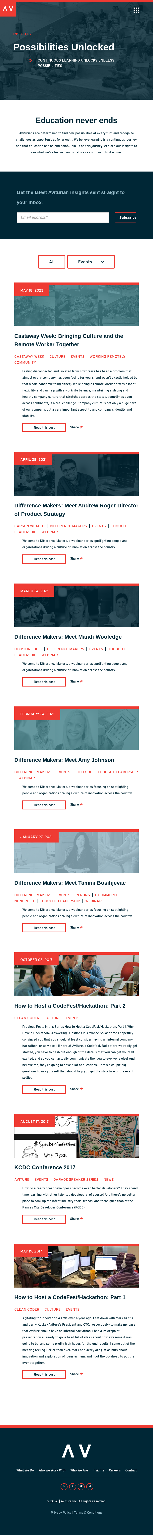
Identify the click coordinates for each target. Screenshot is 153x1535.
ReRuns (83, 895)
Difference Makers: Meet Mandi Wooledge (68, 637)
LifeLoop (84, 772)
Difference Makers (69, 526)
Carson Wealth (30, 526)
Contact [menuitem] (131, 1470)
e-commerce (107, 895)
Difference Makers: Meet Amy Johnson (64, 760)
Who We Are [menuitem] (79, 1470)
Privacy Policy (61, 1512)
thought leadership (118, 772)
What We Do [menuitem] (25, 1470)
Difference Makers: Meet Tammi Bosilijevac (70, 883)
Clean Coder (27, 1018)
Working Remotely (108, 356)
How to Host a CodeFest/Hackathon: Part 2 (70, 1006)
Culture (58, 356)
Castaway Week (29, 356)
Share (75, 427)
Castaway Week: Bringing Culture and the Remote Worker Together (68, 340)
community (25, 362)
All (52, 261)
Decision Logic (28, 649)
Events (78, 356)
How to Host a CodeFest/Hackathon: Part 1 (70, 1297)
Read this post (44, 428)
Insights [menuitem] (98, 1470)
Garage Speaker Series (76, 1179)
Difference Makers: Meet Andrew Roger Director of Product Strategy (76, 509)
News (109, 1179)
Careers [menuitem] (115, 1470)
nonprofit (25, 901)
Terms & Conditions (88, 1512)
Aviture (22, 1179)
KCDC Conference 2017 (45, 1167)
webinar (50, 532)
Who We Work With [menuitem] (52, 1470)
